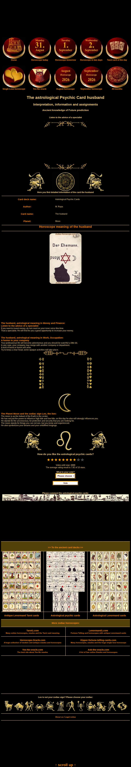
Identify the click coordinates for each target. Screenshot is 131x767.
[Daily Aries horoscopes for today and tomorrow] (9, 710)
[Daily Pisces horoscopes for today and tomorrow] (122, 710)
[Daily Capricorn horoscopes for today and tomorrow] (101, 710)
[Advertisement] (65, 19)
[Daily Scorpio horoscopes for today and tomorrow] (81, 710)
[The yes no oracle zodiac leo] (39, 87)
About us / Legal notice (65, 717)
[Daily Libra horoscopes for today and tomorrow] (71, 710)
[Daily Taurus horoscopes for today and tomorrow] (19, 710)
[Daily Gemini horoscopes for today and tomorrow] (29, 710)
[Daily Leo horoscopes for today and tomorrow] (50, 710)
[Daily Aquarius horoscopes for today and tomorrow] (112, 710)
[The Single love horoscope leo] (13, 87)
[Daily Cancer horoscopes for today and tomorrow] (40, 710)
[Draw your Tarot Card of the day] (117, 58)
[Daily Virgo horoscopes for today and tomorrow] (60, 710)
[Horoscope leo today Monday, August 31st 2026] (13, 58)
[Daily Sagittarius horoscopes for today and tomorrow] (91, 710)
